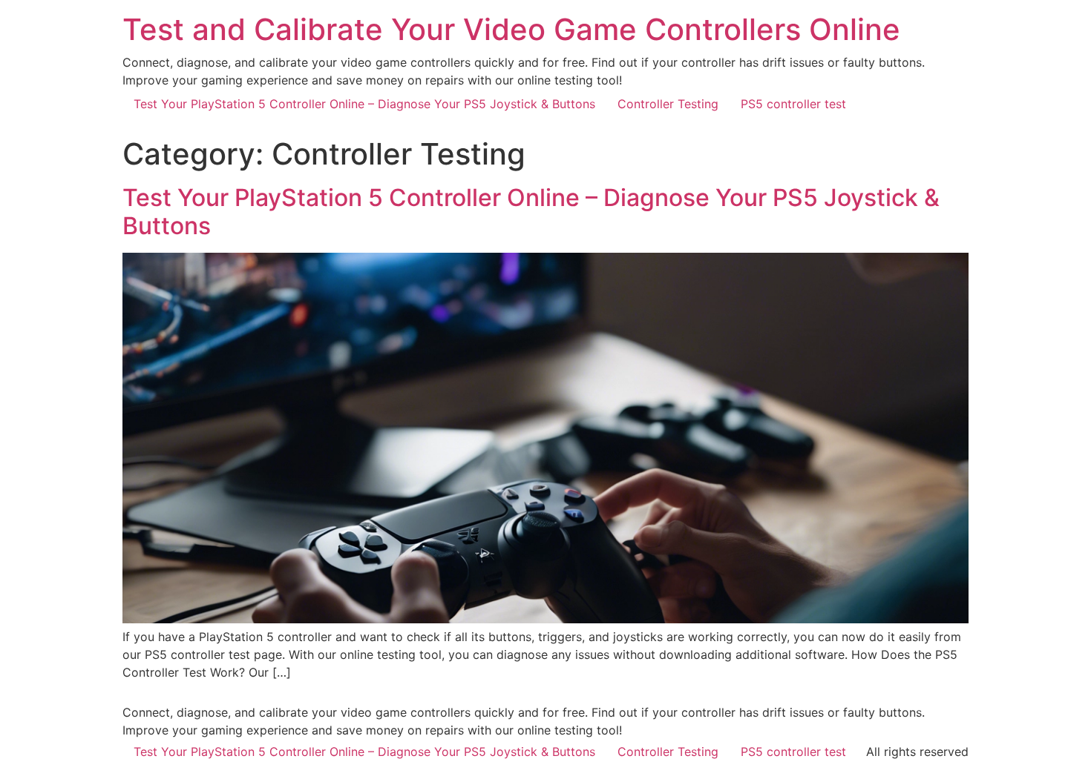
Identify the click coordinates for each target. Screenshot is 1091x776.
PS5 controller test (793, 103)
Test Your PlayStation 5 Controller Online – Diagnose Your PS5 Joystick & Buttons (364, 103)
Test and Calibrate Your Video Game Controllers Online (511, 29)
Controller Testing (667, 103)
